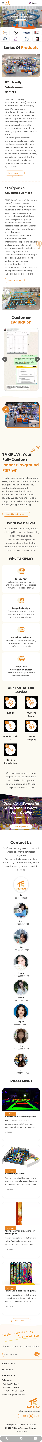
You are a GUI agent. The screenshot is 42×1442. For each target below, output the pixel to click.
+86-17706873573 (21, 1049)
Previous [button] (4, 359)
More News (20, 1321)
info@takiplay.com (16, 1394)
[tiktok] (37, 1416)
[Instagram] (31, 1416)
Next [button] (37, 359)
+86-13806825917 (21, 898)
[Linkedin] (25, 1416)
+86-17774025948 (21, 924)
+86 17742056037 (21, 1024)
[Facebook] (20, 1416)
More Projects (20, 826)
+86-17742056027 (21, 950)
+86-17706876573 (21, 976)
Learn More (14, 173)
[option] (21, 359)
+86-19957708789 (21, 1073)
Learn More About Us (15, 514)
